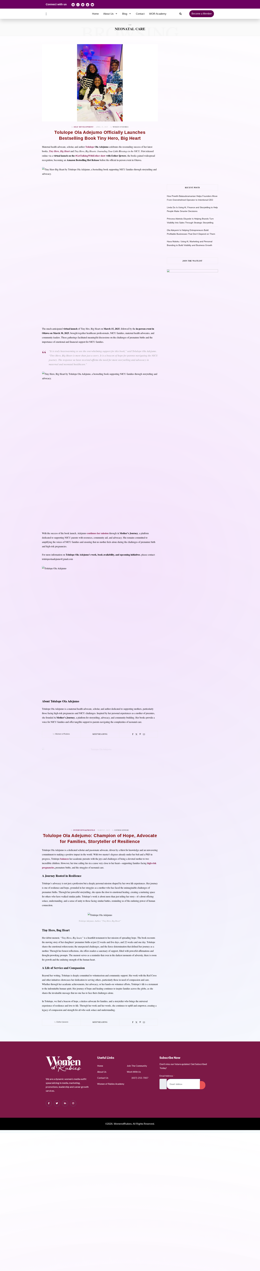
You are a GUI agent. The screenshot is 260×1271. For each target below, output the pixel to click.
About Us (108, 13)
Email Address (166, 1076)
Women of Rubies (120, 127)
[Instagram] (78, 4)
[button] (110, 13)
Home (95, 13)
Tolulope (89, 146)
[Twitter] (136, 734)
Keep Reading (100, 734)
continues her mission (98, 533)
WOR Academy (157, 13)
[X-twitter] (87, 4)
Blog (124, 13)
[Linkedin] (82, 4)
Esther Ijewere (122, 830)
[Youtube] (92, 4)
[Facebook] (73, 4)
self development (83, 127)
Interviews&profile (84, 830)
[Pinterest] (140, 734)
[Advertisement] (197, 74)
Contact (140, 13)
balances (64, 858)
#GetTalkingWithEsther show (90, 155)
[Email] (144, 734)
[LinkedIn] (65, 1103)
